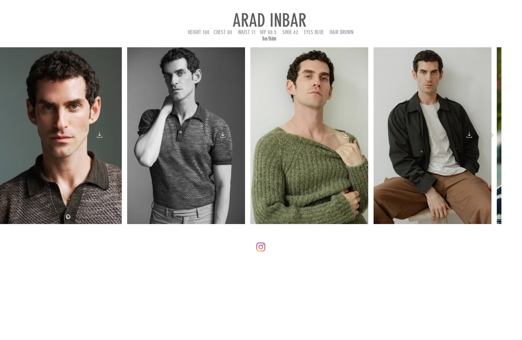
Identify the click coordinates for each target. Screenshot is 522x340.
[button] (99, 136)
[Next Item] (491, 135)
